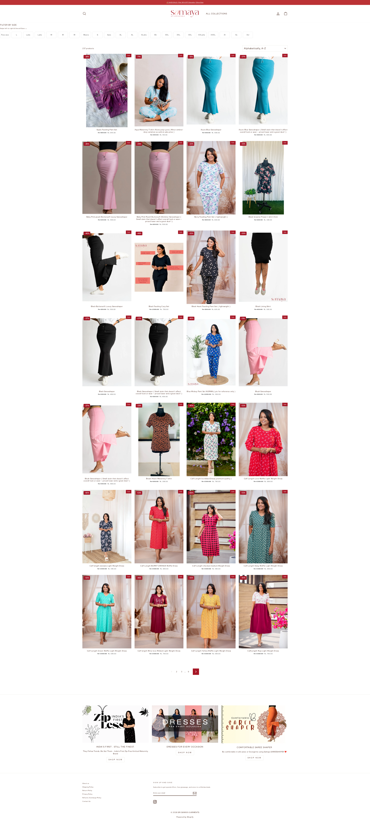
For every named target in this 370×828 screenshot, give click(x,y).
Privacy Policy (87, 794)
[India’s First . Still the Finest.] (115, 724)
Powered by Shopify (185, 817)
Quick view (107, 124)
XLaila (144, 35)
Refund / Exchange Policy (91, 798)
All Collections (216, 13)
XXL (167, 35)
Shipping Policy (88, 787)
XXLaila (201, 35)
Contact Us (86, 801)
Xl (225, 35)
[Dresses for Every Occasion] (185, 724)
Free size (5, 35)
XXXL (213, 35)
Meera (86, 35)
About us (85, 783)
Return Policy (87, 790)
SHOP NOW (115, 759)
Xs (236, 35)
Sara (109, 35)
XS (155, 35)
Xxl (248, 35)
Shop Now (185, 752)
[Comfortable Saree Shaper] (254, 724)
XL (121, 35)
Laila (28, 35)
